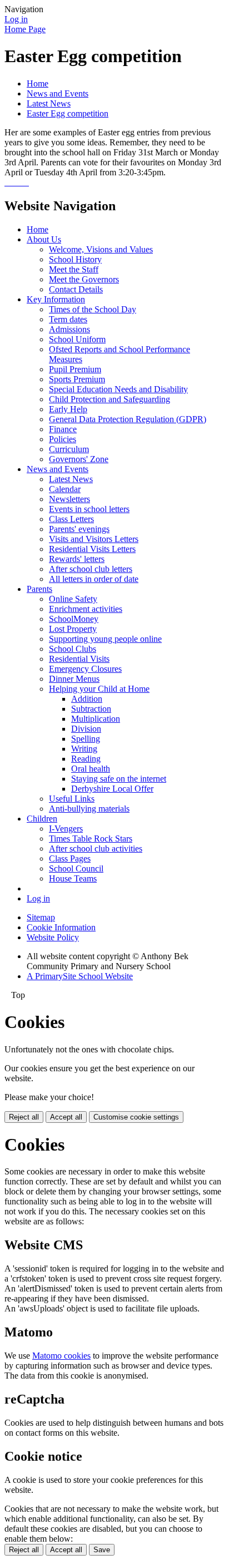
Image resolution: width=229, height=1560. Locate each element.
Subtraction (91, 708)
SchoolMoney (73, 619)
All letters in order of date (93, 579)
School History (75, 259)
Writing (84, 748)
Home (37, 83)
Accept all (66, 1117)
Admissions (69, 329)
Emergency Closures (85, 668)
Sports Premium (77, 379)
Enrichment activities (85, 609)
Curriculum (69, 449)
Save (101, 1550)
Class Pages (70, 858)
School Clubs (72, 649)
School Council (76, 868)
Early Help (68, 409)
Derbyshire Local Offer (112, 788)
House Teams (73, 878)
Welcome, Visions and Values (101, 249)
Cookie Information (61, 927)
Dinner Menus (74, 678)
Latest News (49, 103)
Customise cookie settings (136, 1117)
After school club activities (95, 848)
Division (86, 728)
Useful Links (71, 798)
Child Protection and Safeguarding (109, 399)
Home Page (25, 29)
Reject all (24, 1117)
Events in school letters (89, 509)
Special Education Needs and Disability (118, 389)
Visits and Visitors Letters (93, 539)
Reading (86, 758)
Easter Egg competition (67, 113)
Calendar (65, 489)
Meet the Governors (84, 279)
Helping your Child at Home (99, 688)
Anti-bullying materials (89, 808)
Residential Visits (79, 658)
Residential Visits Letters (92, 549)
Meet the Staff (73, 269)
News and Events (57, 93)
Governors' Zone (78, 459)
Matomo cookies (61, 1355)
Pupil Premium (75, 369)
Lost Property (73, 629)
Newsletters (69, 499)
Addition (86, 698)
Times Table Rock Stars (90, 838)
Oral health (90, 768)
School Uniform (77, 339)
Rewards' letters (76, 559)
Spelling (85, 738)
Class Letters (71, 519)
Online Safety (73, 599)
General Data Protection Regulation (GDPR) (127, 419)
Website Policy (53, 937)
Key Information (56, 299)
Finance (63, 429)
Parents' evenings (79, 529)
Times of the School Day (92, 309)
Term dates (68, 319)
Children (42, 818)
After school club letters (90, 569)
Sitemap (41, 917)
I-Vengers (66, 828)
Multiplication (95, 718)
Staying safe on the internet (118, 778)
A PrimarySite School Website (80, 976)
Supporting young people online (105, 639)
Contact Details (76, 289)
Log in (16, 19)
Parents (39, 589)
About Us (44, 239)
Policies (62, 439)
